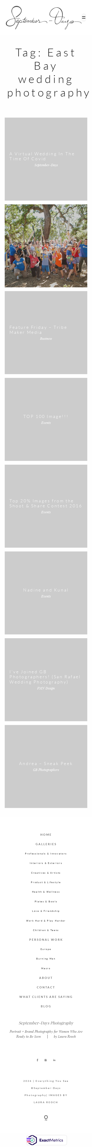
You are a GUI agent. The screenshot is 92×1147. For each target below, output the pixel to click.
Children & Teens (46, 930)
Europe (46, 949)
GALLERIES (46, 844)
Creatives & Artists (46, 873)
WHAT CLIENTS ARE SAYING (46, 997)
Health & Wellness (46, 891)
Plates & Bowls (46, 901)
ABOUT (46, 978)
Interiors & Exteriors (46, 863)
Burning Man (46, 958)
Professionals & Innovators (46, 853)
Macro (46, 968)
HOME (46, 834)
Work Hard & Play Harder (46, 920)
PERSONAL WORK (46, 939)
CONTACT (46, 987)
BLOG (46, 1006)
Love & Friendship (46, 911)
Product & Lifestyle (46, 882)
